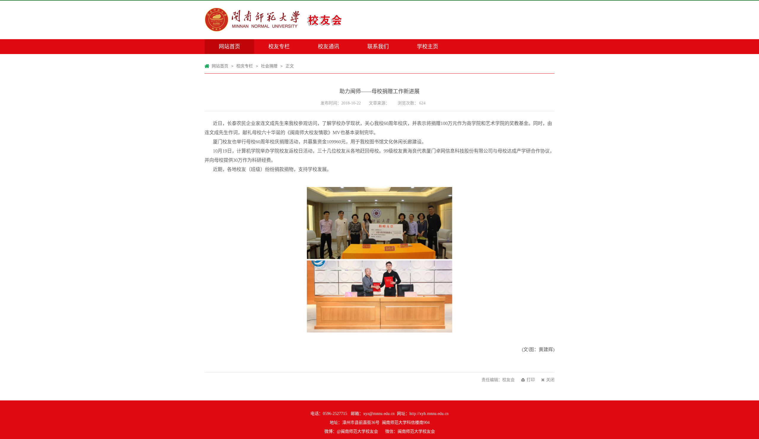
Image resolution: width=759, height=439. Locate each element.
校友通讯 (328, 47)
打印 (531, 380)
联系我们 (378, 47)
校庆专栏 (244, 66)
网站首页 (229, 47)
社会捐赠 (269, 66)
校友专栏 (279, 47)
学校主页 (427, 47)
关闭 (550, 380)
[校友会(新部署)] (279, 20)
